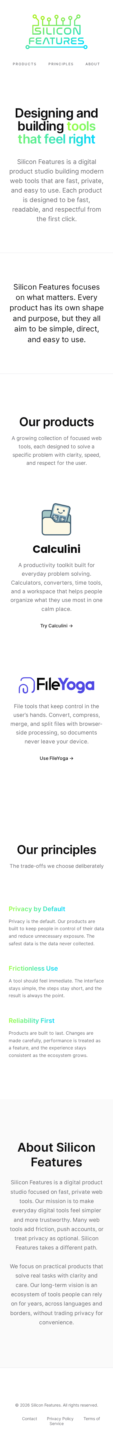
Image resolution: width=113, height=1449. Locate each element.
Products (25, 64)
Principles (61, 64)
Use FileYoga (54, 758)
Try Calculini (54, 626)
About (92, 64)
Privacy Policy (60, 1418)
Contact (29, 1418)
